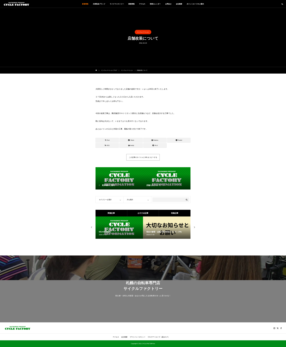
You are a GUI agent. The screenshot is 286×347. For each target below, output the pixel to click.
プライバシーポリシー (137, 337)
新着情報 (85, 4)
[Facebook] (281, 328)
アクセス (142, 4)
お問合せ (168, 4)
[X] (278, 328)
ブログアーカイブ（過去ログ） (158, 337)
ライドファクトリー (117, 4)
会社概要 (179, 4)
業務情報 (131, 4)
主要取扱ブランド (99, 4)
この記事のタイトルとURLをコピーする (143, 157)
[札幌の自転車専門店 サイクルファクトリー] (16, 3)
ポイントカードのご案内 (195, 4)
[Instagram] (274, 328)
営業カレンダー (155, 4)
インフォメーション (143, 32)
